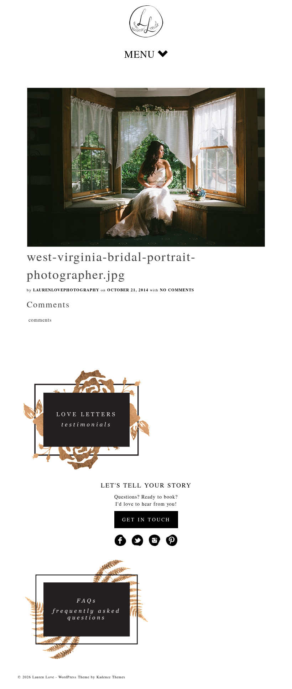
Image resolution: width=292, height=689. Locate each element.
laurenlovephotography (66, 290)
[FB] (120, 539)
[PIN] (171, 539)
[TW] (137, 539)
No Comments (177, 290)
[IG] (154, 539)
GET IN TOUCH (146, 519)
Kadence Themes (111, 676)
